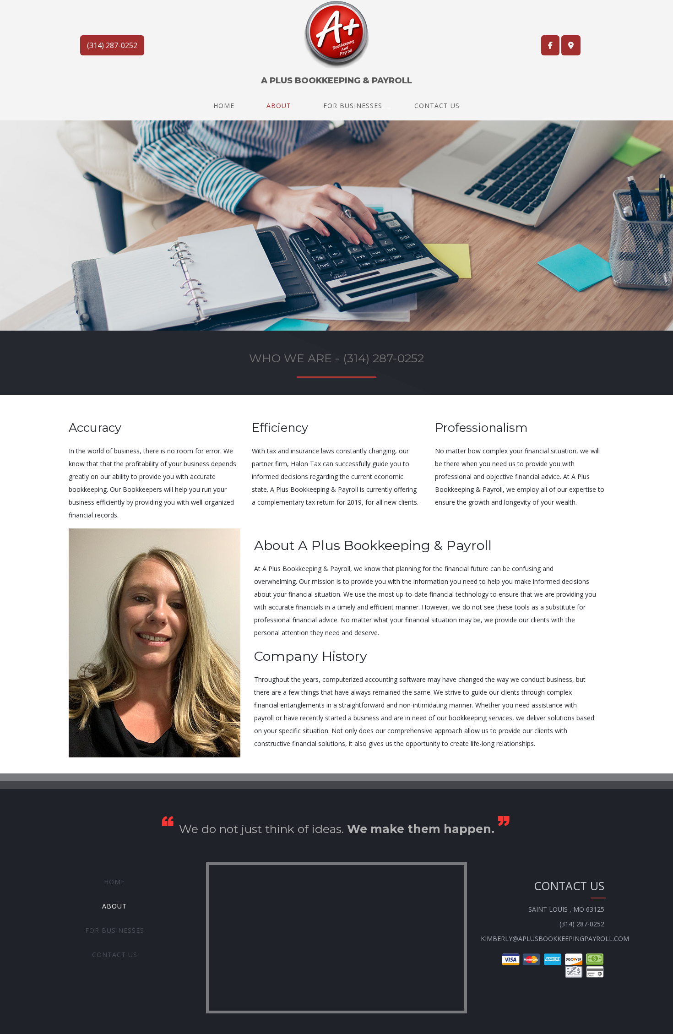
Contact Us (437, 105)
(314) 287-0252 (112, 45)
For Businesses (352, 105)
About (278, 105)
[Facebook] (550, 45)
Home (223, 105)
